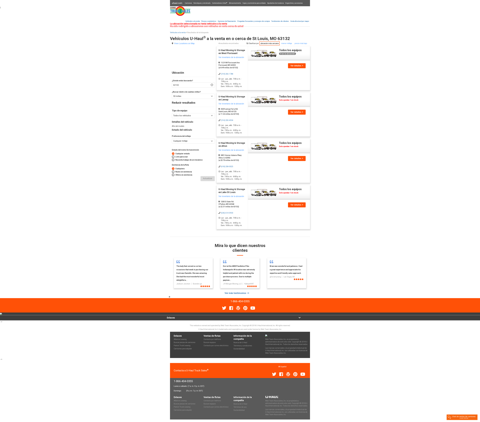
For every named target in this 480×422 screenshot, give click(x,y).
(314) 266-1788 (227, 74)
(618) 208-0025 (227, 167)
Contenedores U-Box (219, 3)
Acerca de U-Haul (240, 343)
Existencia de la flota (180, 165)
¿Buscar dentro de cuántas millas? (186, 92)
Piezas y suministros (208, 21)
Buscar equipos (210, 342)
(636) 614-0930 (227, 213)
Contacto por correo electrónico (216, 345)
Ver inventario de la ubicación (231, 57)
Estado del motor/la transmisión (185, 150)
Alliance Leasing (180, 339)
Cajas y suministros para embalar (254, 3)
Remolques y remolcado (202, 3)
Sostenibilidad (239, 349)
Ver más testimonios (236, 293)
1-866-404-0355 (183, 381)
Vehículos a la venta (193, 21)
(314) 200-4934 (227, 120)
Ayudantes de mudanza (275, 3)
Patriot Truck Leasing (182, 345)
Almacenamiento (235, 3)
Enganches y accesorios (294, 3)
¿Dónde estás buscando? (182, 81)
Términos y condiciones (243, 346)
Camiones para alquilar (183, 349)
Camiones (188, 3)
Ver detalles (296, 65)
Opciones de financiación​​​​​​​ (227, 21)
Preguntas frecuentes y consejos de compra (253, 21)
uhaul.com (177, 3)
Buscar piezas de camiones (184, 342)
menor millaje (286, 43)
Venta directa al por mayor (299, 21)
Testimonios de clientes (280, 21)
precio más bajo (301, 43)
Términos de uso (240, 407)
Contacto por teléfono (212, 339)
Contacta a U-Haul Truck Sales (191, 370)
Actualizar (207, 178)
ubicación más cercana (269, 43)
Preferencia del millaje (181, 136)
